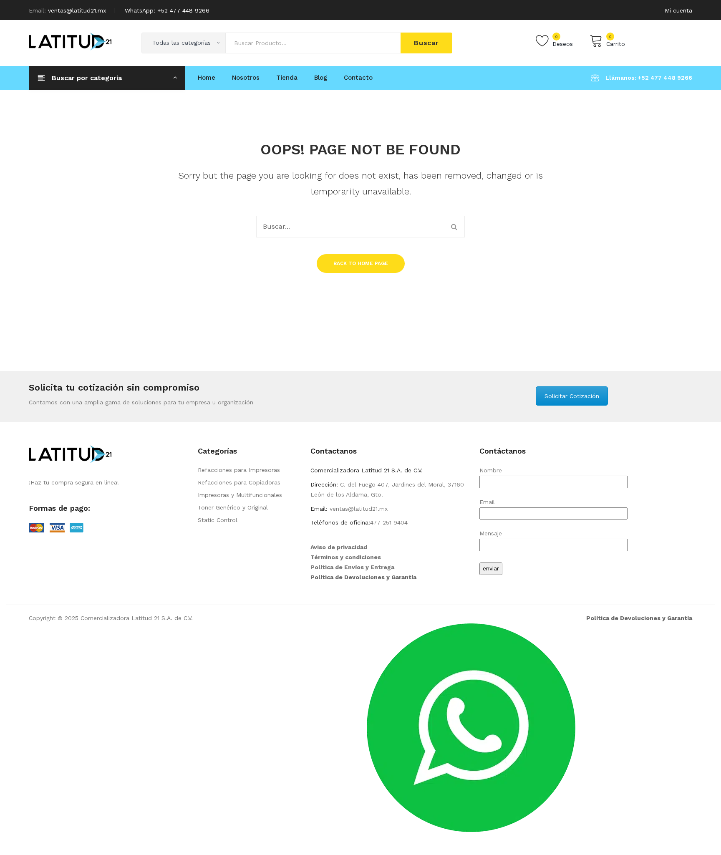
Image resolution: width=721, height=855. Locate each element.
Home (206, 77)
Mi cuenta (678, 10)
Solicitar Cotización (572, 396)
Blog (320, 77)
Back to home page (360, 263)
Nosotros (246, 77)
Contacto (358, 77)
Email (487, 502)
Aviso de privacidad (338, 547)
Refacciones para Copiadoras (239, 482)
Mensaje (490, 533)
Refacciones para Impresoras (239, 470)
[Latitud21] (70, 41)
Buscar (426, 43)
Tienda (286, 77)
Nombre (490, 470)
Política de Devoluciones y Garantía (363, 577)
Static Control (217, 520)
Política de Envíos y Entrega (352, 567)
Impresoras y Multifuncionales (240, 495)
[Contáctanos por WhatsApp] (471, 727)
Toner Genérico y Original (233, 507)
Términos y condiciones (345, 557)
